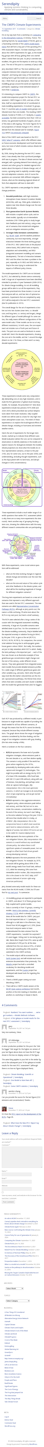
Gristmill (7, 1355)
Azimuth (7, 1321)
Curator (25, 970)
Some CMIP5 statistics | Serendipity (24, 1086)
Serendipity (10, 4)
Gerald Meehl (23, 41)
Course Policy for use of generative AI (18, 1235)
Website (4, 1186)
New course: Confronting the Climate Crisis (20, 1230)
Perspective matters (11, 1261)
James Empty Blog (11, 1362)
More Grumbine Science (13, 1374)
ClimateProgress (10, 1337)
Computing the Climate (13, 1240)
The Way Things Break (12, 1399)
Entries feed (9, 1420)
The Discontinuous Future (13, 1247)
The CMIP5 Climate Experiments (21, 24)
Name (4, 1171)
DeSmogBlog (9, 1346)
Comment (6, 1145)
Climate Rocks (9, 1244)
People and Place (11, 1380)
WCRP (11, 236)
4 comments (21, 29)
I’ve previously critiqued (19, 133)
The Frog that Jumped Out (14, 1392)
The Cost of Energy (11, 1389)
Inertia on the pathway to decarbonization (19, 1267)
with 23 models (21, 109)
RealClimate (9, 1383)
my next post (13, 892)
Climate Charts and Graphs (14, 1328)
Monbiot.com (9, 1371)
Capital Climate (10, 1325)
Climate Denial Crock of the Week (16, 1331)
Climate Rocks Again (12, 1227)
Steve (11, 1108)
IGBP (17, 236)
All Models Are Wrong (12, 1315)
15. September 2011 (9, 29)
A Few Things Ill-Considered (14, 1312)
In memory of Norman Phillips (15, 1253)
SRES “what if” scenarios (11, 140)
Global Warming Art (11, 1349)
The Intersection (10, 1395)
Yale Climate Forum (11, 1402)
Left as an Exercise (11, 1365)
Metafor (9, 964)
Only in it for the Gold (12, 1377)
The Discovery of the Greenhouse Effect (18, 1256)
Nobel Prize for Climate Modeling (16, 1250)
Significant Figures (11, 1386)
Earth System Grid (13, 958)
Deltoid (7, 1343)
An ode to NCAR (10, 1218)
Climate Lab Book (11, 1334)
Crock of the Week (11, 1340)
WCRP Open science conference (18, 989)
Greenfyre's (9, 1352)
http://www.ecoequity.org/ (14, 1358)
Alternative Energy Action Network (16, 1318)
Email (4, 1178)
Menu (5, 18)
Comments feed (10, 1423)
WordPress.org (10, 1426)
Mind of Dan (9, 1368)
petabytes (15, 90)
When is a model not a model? (15, 1264)
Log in (7, 1417)
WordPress (33, 1444)
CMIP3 (32, 94)
